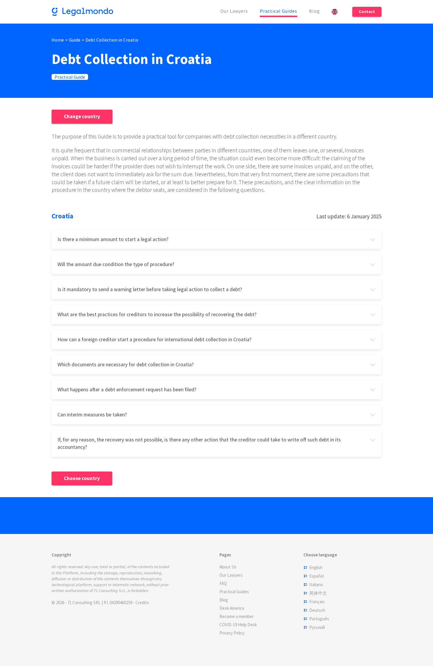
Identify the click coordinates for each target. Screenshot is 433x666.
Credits (142, 602)
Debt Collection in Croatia (111, 40)
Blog (314, 11)
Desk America (231, 608)
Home (58, 40)
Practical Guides (278, 11)
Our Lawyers (234, 11)
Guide (74, 40)
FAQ (223, 583)
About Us (228, 567)
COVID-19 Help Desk (238, 624)
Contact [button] (367, 11)
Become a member (236, 616)
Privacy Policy (231, 633)
